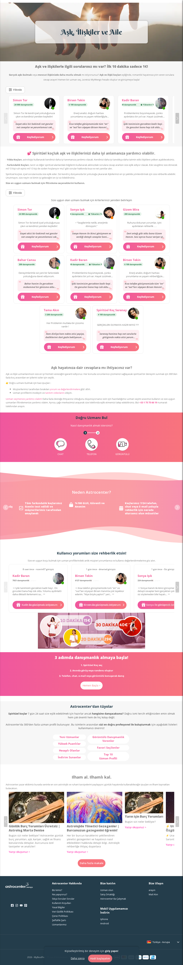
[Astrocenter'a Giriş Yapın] (19, 886)
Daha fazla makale (91, 863)
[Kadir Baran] (160, 104)
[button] (177, 118)
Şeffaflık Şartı (59, 920)
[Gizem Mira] (160, 213)
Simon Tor (20, 100)
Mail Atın (153, 894)
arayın (152, 890)
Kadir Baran (130, 100)
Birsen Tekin (76, 100)
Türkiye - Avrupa (161, 942)
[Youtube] (21, 905)
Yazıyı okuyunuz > (19, 851)
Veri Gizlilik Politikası (62, 911)
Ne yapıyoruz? (59, 894)
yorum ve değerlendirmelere (65, 389)
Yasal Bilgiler (58, 907)
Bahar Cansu (27, 260)
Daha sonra (78, 958)
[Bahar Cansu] (54, 263)
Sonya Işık (77, 210)
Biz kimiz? (57, 890)
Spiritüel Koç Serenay (112, 310)
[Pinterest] (25, 905)
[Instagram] (16, 905)
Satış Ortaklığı (107, 894)
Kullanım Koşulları (61, 903)
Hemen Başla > (91, 685)
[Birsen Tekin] (104, 104)
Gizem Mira (131, 210)
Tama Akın (51, 310)
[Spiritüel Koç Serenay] (133, 314)
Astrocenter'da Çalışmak (113, 898)
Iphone (104, 919)
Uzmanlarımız (59, 924)
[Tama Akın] (80, 314)
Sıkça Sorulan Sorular (63, 898)
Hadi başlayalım (100, 958)
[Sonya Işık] (109, 213)
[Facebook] (12, 905)
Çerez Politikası (60, 915)
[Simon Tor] (50, 104)
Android (104, 923)
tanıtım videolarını (55, 392)
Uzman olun (106, 890)
